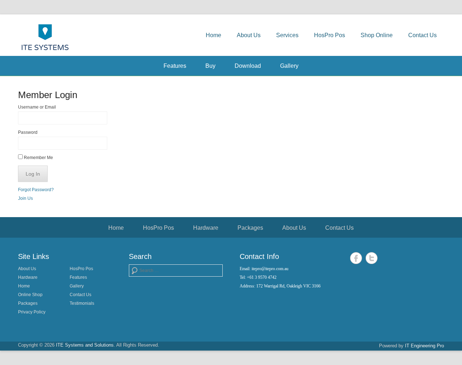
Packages (250, 228)
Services (287, 35)
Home (213, 35)
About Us (249, 35)
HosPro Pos (329, 35)
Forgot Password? (36, 189)
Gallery (289, 66)
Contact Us (422, 35)
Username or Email (37, 107)
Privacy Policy (31, 312)
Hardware (205, 228)
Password (28, 132)
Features (175, 66)
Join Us (25, 198)
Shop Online (377, 35)
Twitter (372, 258)
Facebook (356, 258)
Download (248, 66)
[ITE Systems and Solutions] (45, 37)
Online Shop (30, 294)
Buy (210, 66)
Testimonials (82, 303)
